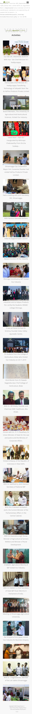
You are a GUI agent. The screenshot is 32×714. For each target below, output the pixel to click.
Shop (11, 707)
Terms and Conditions (15, 709)
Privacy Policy (15, 707)
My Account (22, 709)
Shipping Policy (22, 707)
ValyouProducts (20, 706)
